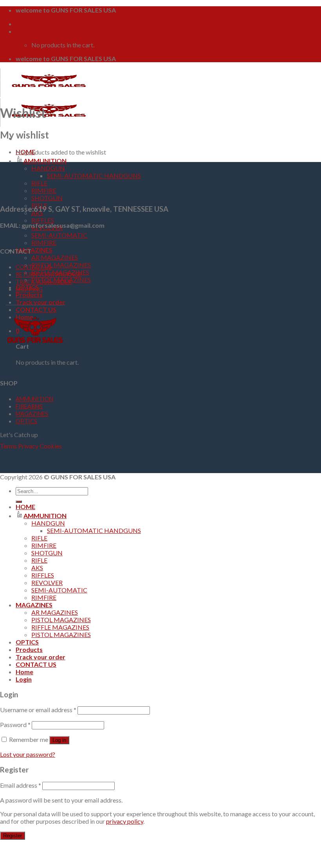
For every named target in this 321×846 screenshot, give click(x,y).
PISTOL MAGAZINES (61, 264)
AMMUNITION (45, 160)
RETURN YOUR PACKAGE (49, 274)
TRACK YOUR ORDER (44, 282)
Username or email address (38, 709)
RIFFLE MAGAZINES (60, 627)
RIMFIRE (43, 190)
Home (24, 671)
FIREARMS (29, 406)
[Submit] (19, 501)
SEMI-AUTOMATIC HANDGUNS (94, 175)
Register (12, 836)
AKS (37, 567)
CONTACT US (34, 267)
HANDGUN (48, 168)
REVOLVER (47, 582)
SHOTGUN (47, 198)
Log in (59, 740)
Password (15, 724)
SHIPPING (29, 289)
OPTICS (26, 421)
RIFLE (39, 183)
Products (29, 294)
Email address (20, 785)
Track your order (40, 302)
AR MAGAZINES (54, 257)
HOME (25, 506)
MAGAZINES (34, 250)
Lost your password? (27, 754)
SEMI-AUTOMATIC (59, 235)
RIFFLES (42, 220)
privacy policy (124, 821)
